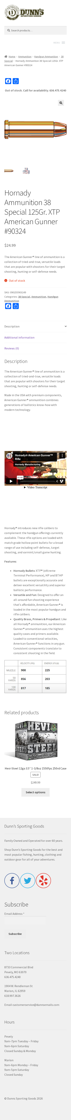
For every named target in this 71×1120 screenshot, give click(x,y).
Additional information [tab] (19, 337)
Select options (35, 792)
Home (12, 56)
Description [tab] (12, 326)
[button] (61, 103)
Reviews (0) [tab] (11, 348)
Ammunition (24, 56)
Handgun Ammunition (46, 56)
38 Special (24, 296)
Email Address (14, 914)
